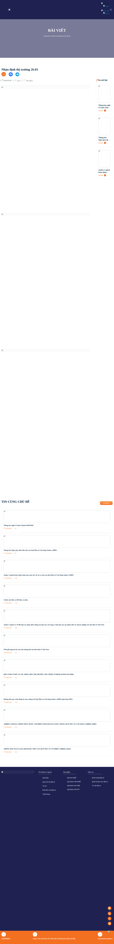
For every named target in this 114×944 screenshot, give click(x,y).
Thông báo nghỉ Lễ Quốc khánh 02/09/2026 (104, 107)
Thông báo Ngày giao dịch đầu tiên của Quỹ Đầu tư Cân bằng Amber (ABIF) (30, 550)
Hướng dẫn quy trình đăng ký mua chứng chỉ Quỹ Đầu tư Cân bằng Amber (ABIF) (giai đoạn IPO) (38, 699)
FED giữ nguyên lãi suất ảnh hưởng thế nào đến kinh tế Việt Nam (26, 649)
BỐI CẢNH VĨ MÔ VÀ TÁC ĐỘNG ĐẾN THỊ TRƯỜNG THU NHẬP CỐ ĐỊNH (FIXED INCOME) (39, 674)
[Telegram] (17, 75)
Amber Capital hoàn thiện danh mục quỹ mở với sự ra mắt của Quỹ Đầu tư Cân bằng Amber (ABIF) (39, 575)
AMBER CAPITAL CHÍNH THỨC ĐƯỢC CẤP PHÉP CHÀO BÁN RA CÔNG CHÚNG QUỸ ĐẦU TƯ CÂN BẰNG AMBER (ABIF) (50, 724)
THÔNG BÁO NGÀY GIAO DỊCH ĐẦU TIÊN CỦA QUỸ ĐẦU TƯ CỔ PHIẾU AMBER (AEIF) (37, 749)
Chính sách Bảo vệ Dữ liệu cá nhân (16, 600)
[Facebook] (10, 75)
